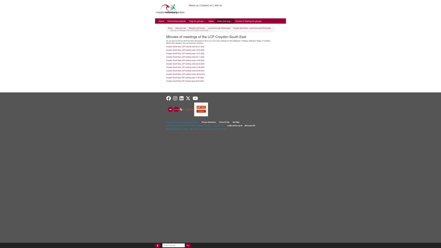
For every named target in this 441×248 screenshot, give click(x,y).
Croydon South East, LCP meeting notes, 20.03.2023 (185, 74)
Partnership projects (176, 21)
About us (193, 5)
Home (161, 21)
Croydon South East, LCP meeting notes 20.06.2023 (185, 70)
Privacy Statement (209, 122)
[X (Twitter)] (188, 98)
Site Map (236, 122)
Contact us (206, 5)
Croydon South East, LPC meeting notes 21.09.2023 (185, 67)
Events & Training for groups (248, 21)
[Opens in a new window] (201, 109)
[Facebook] (168, 98)
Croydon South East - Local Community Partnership (252, 28)
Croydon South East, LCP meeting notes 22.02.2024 (185, 64)
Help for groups (196, 21)
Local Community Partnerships (219, 28)
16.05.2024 (185, 60)
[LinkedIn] (182, 98)
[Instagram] (175, 98)
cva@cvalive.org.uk (234, 125)
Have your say (224, 21)
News (211, 21)
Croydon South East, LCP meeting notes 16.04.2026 (185, 50)
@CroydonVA (250, 125)
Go (188, 245)
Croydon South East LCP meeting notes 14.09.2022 (185, 77)
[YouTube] (195, 98)
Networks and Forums (197, 28)
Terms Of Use (224, 122)
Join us (218, 5)
